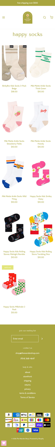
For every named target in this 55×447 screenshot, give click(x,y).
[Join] (42, 338)
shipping (27, 380)
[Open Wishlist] (3, 443)
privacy (27, 389)
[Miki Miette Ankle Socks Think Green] (41, 63)
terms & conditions (27, 393)
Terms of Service (27, 397)
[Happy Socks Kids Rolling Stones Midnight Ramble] (14, 228)
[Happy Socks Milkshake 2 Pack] (14, 283)
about (27, 372)
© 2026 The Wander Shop (20, 439)
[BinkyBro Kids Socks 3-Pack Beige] (14, 63)
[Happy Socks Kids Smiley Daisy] (41, 173)
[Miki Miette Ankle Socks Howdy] (41, 118)
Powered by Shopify (37, 439)
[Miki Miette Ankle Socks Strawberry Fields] (14, 118)
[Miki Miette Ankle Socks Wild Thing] (14, 173)
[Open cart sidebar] (51, 17)
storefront (27, 376)
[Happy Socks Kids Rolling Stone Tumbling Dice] (41, 228)
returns (28, 385)
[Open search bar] (44, 17)
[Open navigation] (3, 17)
